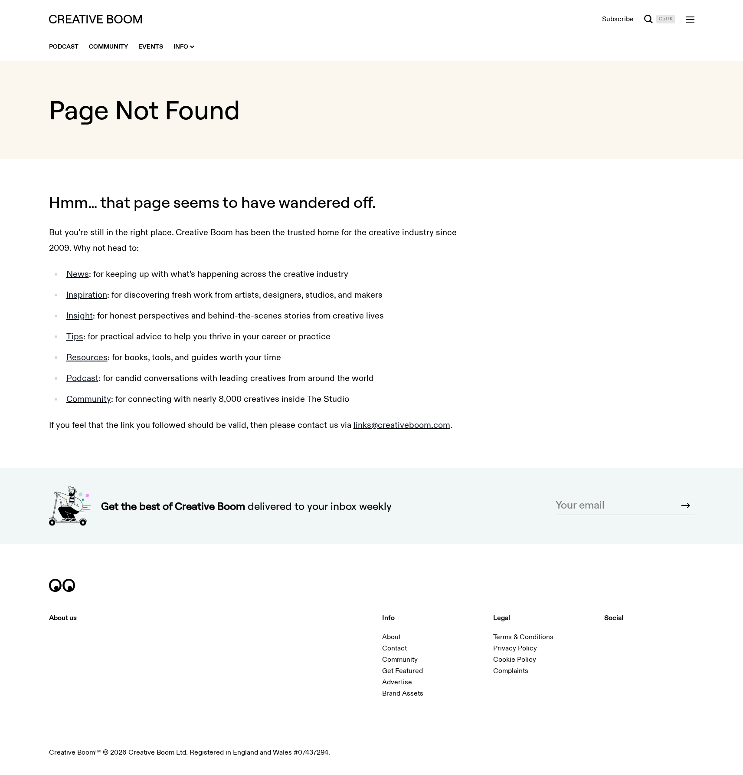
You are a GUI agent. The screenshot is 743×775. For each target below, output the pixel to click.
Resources (87, 357)
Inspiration (86, 294)
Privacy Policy (515, 648)
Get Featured (402, 671)
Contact (394, 648)
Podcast (82, 378)
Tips (74, 336)
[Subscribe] (685, 505)
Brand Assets (402, 693)
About (391, 637)
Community (88, 399)
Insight (79, 315)
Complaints (510, 671)
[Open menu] (690, 19)
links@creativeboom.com (401, 425)
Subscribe (618, 19)
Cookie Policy (514, 659)
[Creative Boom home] (95, 19)
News (77, 274)
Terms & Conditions (523, 637)
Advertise (397, 682)
